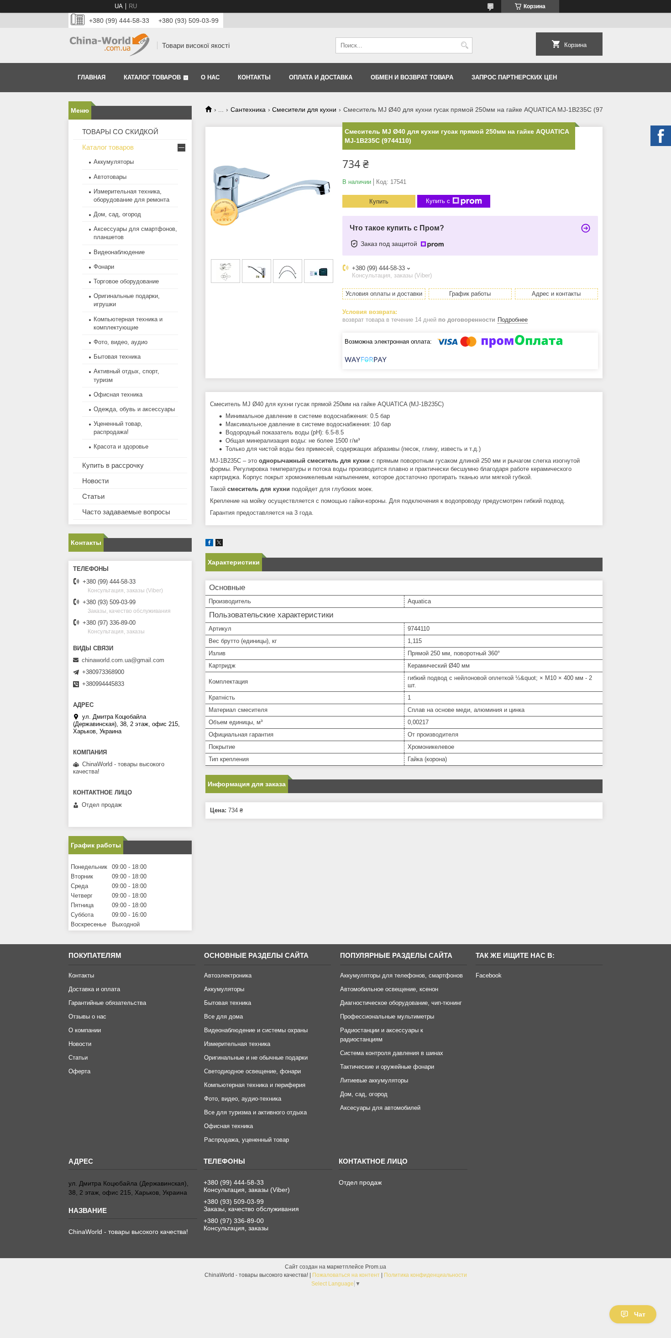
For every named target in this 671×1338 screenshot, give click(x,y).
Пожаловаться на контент (346, 1275)
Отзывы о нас (87, 1016)
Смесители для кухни (304, 109)
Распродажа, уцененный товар (246, 1139)
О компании (84, 1030)
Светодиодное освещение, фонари (252, 1071)
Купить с (438, 201)
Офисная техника (118, 394)
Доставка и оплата (94, 989)
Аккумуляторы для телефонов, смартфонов (401, 975)
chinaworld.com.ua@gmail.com (123, 660)
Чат (639, 1314)
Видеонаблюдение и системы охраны (256, 1030)
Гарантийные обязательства (107, 1002)
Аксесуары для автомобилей (380, 1107)
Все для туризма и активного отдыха (255, 1112)
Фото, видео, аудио (120, 342)
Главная (91, 77)
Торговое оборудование (126, 281)
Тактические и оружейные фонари (387, 1066)
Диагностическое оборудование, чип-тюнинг (401, 1002)
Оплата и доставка (320, 77)
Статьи (93, 496)
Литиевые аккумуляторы (374, 1080)
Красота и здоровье (121, 446)
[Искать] (464, 45)
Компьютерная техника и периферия (254, 1085)
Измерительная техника (237, 1043)
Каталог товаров (152, 77)
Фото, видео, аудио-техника (242, 1098)
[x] (219, 544)
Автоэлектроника (228, 975)
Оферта (79, 1071)
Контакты (254, 77)
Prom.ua (375, 1267)
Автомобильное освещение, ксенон (389, 989)
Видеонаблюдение (119, 252)
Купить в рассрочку (113, 465)
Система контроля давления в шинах (391, 1053)
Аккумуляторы (114, 161)
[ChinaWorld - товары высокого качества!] (109, 45)
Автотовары (110, 176)
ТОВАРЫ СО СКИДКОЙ (120, 132)
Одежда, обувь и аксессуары (134, 409)
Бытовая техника (117, 356)
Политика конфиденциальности (425, 1275)
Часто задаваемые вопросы (126, 512)
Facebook (489, 975)
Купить (378, 201)
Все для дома (223, 1016)
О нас (210, 77)
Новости (95, 481)
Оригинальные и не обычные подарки (256, 1057)
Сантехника (248, 109)
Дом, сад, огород (117, 214)
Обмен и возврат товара (412, 77)
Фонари (104, 266)
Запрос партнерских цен (514, 77)
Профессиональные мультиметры (387, 1016)
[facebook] (209, 544)
